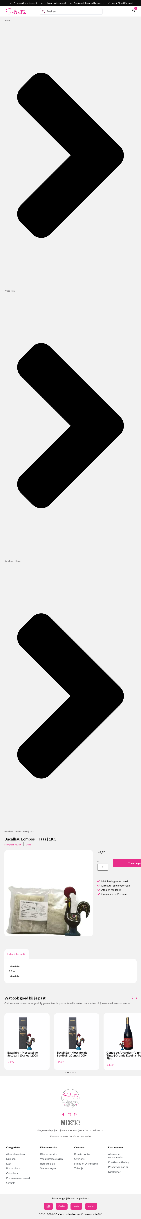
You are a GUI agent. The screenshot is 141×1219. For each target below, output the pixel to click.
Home (7, 20)
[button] (136, 998)
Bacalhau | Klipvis (12, 561)
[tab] (16, 954)
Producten (9, 290)
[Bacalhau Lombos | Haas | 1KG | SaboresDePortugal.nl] (48, 916)
